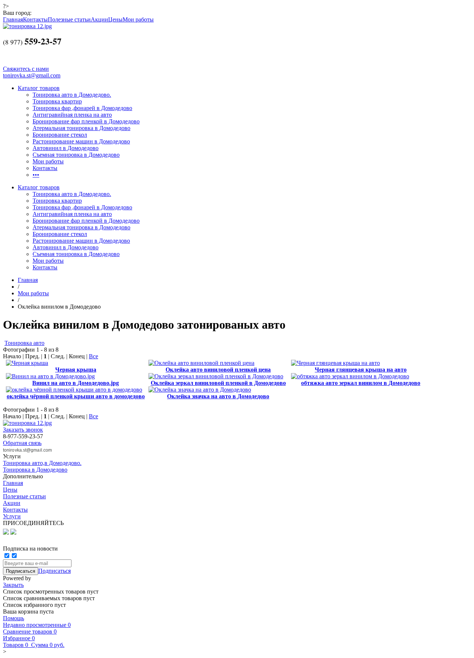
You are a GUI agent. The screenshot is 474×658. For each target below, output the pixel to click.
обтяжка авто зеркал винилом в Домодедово (360, 383)
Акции (99, 19)
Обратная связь (22, 443)
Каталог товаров (39, 88)
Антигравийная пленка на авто (72, 115)
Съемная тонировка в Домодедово (76, 155)
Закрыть (13, 585)
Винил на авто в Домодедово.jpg (75, 383)
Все (93, 356)
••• (36, 175)
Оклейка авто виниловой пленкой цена (218, 369)
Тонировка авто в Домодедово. (72, 95)
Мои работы (138, 19)
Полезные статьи (69, 19)
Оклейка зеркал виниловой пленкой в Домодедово (218, 383)
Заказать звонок (23, 429)
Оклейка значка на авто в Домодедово (218, 396)
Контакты (35, 19)
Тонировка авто (24, 343)
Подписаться (54, 571)
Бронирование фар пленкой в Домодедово (86, 121)
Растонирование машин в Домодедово (81, 141)
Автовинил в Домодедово (66, 148)
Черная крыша (75, 369)
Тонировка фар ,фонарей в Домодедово (82, 108)
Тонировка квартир (57, 101)
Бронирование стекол (60, 135)
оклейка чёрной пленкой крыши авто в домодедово (76, 396)
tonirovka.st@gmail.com (31, 75)
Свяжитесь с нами (26, 69)
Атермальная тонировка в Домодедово (81, 128)
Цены (115, 19)
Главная (13, 19)
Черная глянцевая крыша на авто (361, 369)
